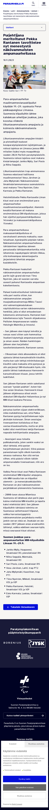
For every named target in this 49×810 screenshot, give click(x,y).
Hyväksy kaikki (24, 779)
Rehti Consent (17, 804)
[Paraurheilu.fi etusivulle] (13, 3)
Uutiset (34, 11)
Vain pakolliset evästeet (25, 787)
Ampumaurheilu (23, 11)
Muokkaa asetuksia (24, 796)
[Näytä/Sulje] (42, 27)
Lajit (13, 11)
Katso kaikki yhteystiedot (20, 715)
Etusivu (6, 11)
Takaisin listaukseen (22, 607)
